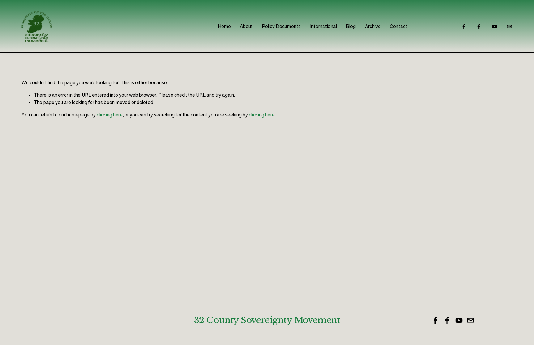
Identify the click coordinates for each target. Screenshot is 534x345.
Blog (351, 26)
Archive (373, 26)
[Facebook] (464, 26)
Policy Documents (281, 26)
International (323, 26)
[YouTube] (494, 26)
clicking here (110, 114)
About (246, 26)
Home (224, 26)
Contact (398, 26)
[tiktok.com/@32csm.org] (509, 26)
